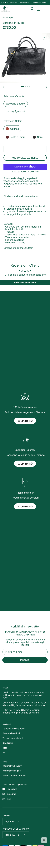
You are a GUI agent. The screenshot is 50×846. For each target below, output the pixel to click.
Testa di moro (17, 137)
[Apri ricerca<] (32, 8)
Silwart (9, 17)
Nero (39, 137)
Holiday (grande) (15, 111)
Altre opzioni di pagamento (25, 172)
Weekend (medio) (16, 103)
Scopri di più (25, 421)
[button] (46, 87)
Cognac (14, 128)
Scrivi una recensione (25, 282)
